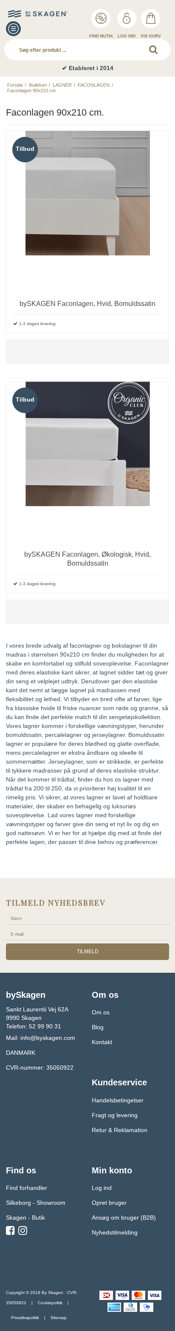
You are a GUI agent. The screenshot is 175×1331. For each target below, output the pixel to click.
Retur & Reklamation (119, 1130)
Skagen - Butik (25, 1217)
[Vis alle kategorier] (13, 28)
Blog (98, 1027)
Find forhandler (26, 1187)
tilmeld (88, 951)
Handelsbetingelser (118, 1100)
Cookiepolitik (50, 1302)
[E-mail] (87, 933)
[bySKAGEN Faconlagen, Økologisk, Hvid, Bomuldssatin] (87, 463)
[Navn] (87, 918)
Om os (101, 1012)
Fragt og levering (115, 1115)
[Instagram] (22, 1232)
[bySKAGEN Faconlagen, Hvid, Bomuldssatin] (87, 212)
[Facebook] (10, 1232)
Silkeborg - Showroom (35, 1202)
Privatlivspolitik (25, 1317)
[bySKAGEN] (25, 13)
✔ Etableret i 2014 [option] (87, 68)
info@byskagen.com (47, 1037)
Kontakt (102, 1042)
